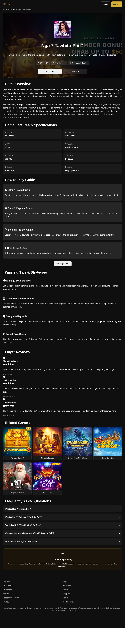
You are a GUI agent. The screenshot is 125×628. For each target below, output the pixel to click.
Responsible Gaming (11, 598)
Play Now (50, 71)
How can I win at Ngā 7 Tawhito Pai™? (22, 541)
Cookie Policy (68, 602)
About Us (6, 594)
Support (66, 594)
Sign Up (75, 71)
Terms (65, 598)
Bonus (65, 590)
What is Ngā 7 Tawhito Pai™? (18, 509)
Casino (12, 10)
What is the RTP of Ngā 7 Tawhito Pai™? (23, 517)
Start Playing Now (62, 264)
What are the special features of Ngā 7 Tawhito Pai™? (29, 533)
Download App (9, 586)
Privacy (6, 602)
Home (5, 10)
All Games (67, 586)
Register (116, 4)
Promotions (7, 590)
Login (105, 4)
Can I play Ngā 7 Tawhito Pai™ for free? (23, 525)
